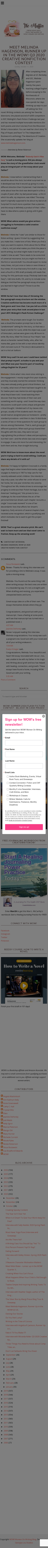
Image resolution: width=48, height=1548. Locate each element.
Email (7, 738)
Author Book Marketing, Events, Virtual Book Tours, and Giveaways (25, 778)
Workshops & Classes (18, 795)
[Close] (43, 716)
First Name (10, 749)
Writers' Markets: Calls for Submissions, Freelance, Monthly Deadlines (23, 802)
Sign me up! (24, 827)
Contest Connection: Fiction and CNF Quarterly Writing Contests (24, 784)
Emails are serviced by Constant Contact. (20, 820)
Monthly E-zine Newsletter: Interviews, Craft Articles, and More (25, 790)
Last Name (10, 761)
